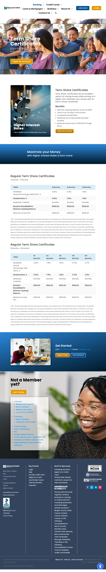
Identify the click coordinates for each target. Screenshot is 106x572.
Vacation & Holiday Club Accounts (28, 440)
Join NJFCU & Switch (24, 412)
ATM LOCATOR (77, 560)
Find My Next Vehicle (62, 477)
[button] (56, 13)
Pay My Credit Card (37, 475)
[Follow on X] (91, 487)
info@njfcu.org (84, 349)
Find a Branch (78, 355)
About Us (65, 8)
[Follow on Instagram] (100, 487)
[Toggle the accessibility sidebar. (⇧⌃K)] (100, 566)
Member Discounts (24, 409)
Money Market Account (24, 434)
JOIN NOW (82, 8)
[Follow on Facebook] (87, 487)
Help (30, 472)
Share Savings (20, 426)
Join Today (18, 392)
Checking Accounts (62, 469)
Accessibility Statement (11, 492)
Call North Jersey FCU (63, 480)
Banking (37, 4)
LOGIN (96, 8)
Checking (18, 416)
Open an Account (22, 61)
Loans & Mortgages (33, 8)
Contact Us (44, 13)
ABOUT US (59, 560)
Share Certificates (22, 429)
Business (51, 8)
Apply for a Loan (35, 477)
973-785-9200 (65, 349)
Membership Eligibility (25, 404)
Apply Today (62, 355)
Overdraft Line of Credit (26, 422)
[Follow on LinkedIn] (96, 487)
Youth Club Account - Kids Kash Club (29, 437)
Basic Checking (22, 419)
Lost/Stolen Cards (36, 480)
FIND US (67, 560)
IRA (15, 432)
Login (31, 469)
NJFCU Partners (22, 407)
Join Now (18, 401)
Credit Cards (53, 4)
